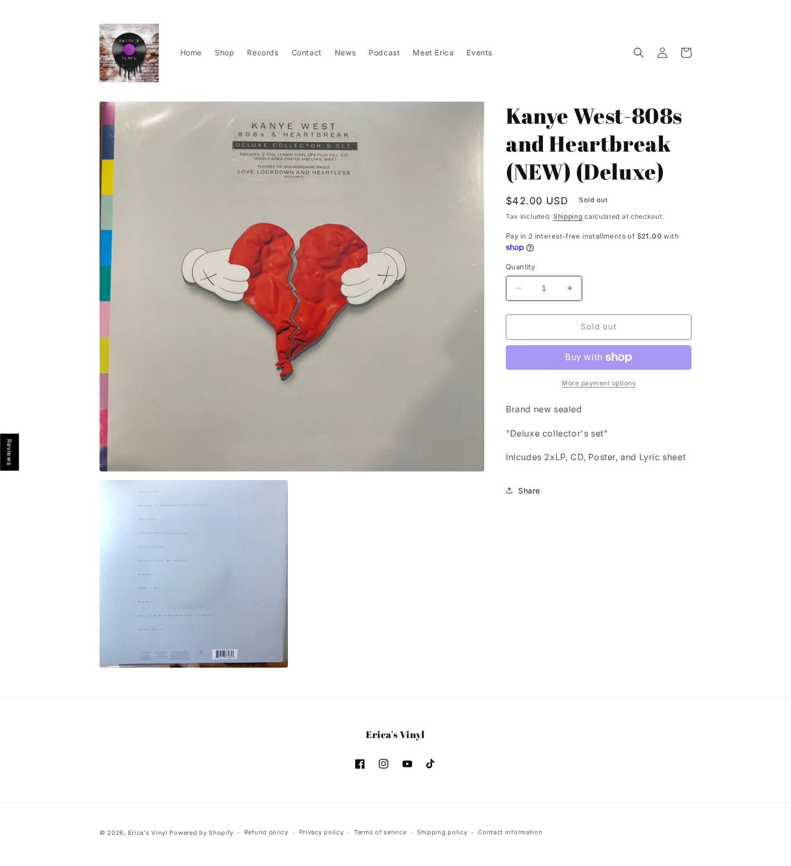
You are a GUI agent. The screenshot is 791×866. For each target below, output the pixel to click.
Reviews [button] (9, 452)
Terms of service (380, 832)
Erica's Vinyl (148, 832)
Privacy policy (321, 832)
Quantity (520, 266)
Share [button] (529, 490)
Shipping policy (442, 832)
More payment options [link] (598, 383)
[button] (639, 53)
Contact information (510, 832)
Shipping (568, 216)
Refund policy (266, 832)
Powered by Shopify (202, 832)
